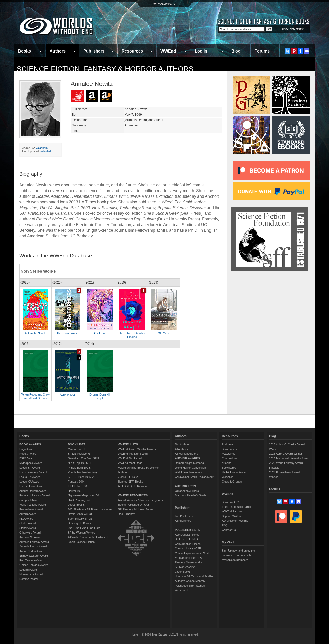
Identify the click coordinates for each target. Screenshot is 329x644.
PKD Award (26, 518)
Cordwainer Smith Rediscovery (194, 476)
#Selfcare (100, 333)
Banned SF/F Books (130, 481)
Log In (201, 51)
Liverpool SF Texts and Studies (194, 576)
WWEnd (168, 51)
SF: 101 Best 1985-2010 (83, 476)
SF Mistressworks (79, 453)
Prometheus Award (31, 509)
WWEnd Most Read (130, 463)
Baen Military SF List (80, 518)
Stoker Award (27, 527)
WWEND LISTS (128, 444)
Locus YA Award (29, 481)
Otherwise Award (30, 532)
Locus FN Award (29, 476)
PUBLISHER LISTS (187, 529)
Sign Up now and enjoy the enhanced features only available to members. (238, 555)
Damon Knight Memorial (189, 463)
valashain (42, 147)
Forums (262, 51)
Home (134, 634)
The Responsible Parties (237, 506)
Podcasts (228, 444)
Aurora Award (27, 514)
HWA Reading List (79, 500)
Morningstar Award (31, 574)
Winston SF (182, 590)
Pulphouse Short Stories (190, 585)
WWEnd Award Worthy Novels (137, 449)
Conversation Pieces (188, 543)
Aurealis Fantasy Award (34, 541)
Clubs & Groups (232, 481)
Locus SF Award (29, 467)
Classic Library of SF (188, 548)
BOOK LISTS (76, 444)
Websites (227, 476)
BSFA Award (26, 458)
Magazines (228, 453)
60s (77, 527)
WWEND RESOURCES (133, 495)
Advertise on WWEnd (235, 520)
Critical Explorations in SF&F (192, 553)
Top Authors (182, 444)
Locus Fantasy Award (33, 472)
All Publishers (183, 520)
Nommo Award (28, 578)
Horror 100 (74, 490)
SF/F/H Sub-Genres (234, 472)
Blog (236, 51)
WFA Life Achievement (188, 472)
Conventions (229, 458)
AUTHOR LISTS (185, 486)
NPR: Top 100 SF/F (80, 463)
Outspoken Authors (187, 490)
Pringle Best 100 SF (80, 467)
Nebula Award (27, 453)
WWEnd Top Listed (130, 458)
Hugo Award (26, 449)
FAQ (224, 525)
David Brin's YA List (80, 514)
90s (98, 527)
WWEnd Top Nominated (133, 453)
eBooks (226, 463)
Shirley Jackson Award (33, 555)
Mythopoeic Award (30, 463)
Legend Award (28, 569)
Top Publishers (184, 516)
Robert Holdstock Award (34, 495)
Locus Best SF (77, 504)
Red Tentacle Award (31, 560)
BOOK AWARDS (30, 444)
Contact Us (229, 529)
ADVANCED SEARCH (294, 29)
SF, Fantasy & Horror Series (135, 509)
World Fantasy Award (32, 504)
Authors (58, 51)
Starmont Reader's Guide (190, 495)
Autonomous (68, 394)
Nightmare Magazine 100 (83, 495)
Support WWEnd (232, 516)
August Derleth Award (32, 490)
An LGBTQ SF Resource (133, 486)
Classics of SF (77, 449)
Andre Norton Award (31, 551)
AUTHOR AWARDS (187, 458)
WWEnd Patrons (232, 511)
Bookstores (229, 467)
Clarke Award (27, 523)
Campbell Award (29, 500)
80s (91, 527)
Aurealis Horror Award (33, 546)
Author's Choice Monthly (190, 580)
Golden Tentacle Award (33, 564)
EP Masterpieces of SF (189, 557)
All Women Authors (186, 453)
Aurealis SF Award (30, 537)
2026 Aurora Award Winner (285, 453)
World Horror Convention (190, 467)
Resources (132, 51)
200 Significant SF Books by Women (90, 509)
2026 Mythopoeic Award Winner (288, 458)
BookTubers (229, 449)
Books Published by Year (133, 504)
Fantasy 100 (76, 481)
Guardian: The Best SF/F (83, 458)
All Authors (181, 449)
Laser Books (183, 571)
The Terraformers (68, 333)
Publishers (93, 51)
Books (24, 51)
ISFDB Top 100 (77, 486)
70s (84, 527)
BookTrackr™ (127, 514)
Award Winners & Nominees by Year (140, 500)
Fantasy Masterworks (188, 562)
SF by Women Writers (81, 532)
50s (70, 527)
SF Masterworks (185, 567)
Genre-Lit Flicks (128, 476)
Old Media (164, 333)
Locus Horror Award (31, 486)
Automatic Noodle (36, 333)
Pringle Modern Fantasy (83, 472)
